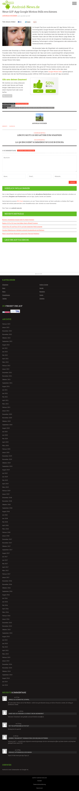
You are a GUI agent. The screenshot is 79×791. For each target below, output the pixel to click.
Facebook (12, 126)
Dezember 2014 (7, 664)
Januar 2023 (5, 327)
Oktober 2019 (6, 463)
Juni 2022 (5, 352)
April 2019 (5, 484)
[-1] (51, 91)
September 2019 (7, 466)
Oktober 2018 (6, 504)
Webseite (4, 126)
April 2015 (5, 650)
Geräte (41, 288)
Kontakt (39, 781)
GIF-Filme (23, 107)
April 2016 (5, 609)
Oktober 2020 (6, 421)
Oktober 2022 (6, 338)
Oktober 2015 (6, 629)
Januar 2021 (5, 411)
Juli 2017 (5, 557)
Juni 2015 (5, 643)
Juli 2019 (5, 473)
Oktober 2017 (6, 546)
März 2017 (5, 570)
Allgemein (5, 285)
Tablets (4, 298)
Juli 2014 (5, 681)
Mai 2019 (5, 480)
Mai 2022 (5, 355)
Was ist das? (7, 96)
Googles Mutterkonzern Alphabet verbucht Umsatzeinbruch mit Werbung (23, 230)
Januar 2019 (5, 494)
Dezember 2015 (7, 622)
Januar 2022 (5, 369)
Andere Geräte (44, 285)
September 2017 (7, 550)
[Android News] (21, 5)
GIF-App (10, 107)
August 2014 (6, 678)
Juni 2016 (5, 602)
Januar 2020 (5, 452)
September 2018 (7, 508)
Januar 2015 (5, 661)
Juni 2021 (5, 393)
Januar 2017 (5, 577)
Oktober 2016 (6, 588)
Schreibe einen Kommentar (26, 150)
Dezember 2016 (7, 581)
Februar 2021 (6, 407)
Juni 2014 (5, 685)
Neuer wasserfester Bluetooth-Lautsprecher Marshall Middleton (20, 233)
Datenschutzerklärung (39, 784)
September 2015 (7, 633)
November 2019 (7, 459)
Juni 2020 (5, 435)
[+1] (38, 91)
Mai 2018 (5, 522)
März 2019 (5, 487)
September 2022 (7, 341)
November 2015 (7, 626)
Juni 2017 (5, 560)
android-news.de (42, 778)
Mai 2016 (5, 605)
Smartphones (6, 295)
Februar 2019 (6, 490)
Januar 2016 (5, 619)
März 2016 (5, 612)
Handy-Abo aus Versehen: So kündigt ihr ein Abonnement (26, 713)
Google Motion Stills (55, 72)
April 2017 (5, 567)
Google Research (48, 107)
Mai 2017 (5, 563)
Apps (13, 106)
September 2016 (7, 591)
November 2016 (7, 584)
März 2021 (5, 404)
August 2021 (6, 386)
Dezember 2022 (7, 331)
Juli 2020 (5, 431)
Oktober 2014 (6, 671)
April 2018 (5, 525)
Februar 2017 (6, 574)
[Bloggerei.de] (6, 312)
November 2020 (7, 418)
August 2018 (6, 511)
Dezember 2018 (7, 497)
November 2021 (7, 376)
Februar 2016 (6, 616)
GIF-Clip (16, 107)
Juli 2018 (5, 515)
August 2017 (6, 553)
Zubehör (42, 298)
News (3, 291)
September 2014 (7, 675)
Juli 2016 (5, 598)
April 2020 (5, 442)
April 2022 (5, 358)
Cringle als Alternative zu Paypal (19, 699)
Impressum (39, 788)
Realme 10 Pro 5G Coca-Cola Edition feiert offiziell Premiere (20, 223)
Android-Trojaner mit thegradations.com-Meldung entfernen (28, 738)
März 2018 (5, 529)
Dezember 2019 (7, 456)
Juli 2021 (5, 390)
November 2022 (7, 334)
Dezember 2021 (7, 372)
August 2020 (6, 428)
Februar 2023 (6, 324)
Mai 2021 (5, 397)
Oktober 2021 (6, 379)
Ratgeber (42, 291)
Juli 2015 (5, 640)
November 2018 (7, 501)
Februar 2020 (6, 449)
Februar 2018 (6, 532)
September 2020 (7, 425)
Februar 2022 (6, 365)
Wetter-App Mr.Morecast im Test (19, 726)
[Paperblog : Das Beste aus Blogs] (15, 312)
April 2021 (5, 400)
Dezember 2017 (7, 539)
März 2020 (5, 445)
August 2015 (6, 636)
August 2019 (6, 470)
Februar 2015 (6, 657)
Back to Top (38, 274)
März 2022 (5, 362)
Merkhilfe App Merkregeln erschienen (20, 752)
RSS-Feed (20, 201)
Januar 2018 (5, 536)
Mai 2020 (5, 438)
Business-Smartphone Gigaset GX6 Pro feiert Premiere (18, 220)
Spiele (41, 295)
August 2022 (6, 345)
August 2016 (6, 595)
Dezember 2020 (7, 414)
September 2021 (7, 383)
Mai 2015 (5, 647)
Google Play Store (22, 103)
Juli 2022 (5, 348)
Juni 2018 (5, 518)
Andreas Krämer (9, 16)
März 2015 (5, 654)
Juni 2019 (5, 477)
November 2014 (7, 668)
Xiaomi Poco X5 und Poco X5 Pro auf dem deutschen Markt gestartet (22, 226)
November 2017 (7, 543)
